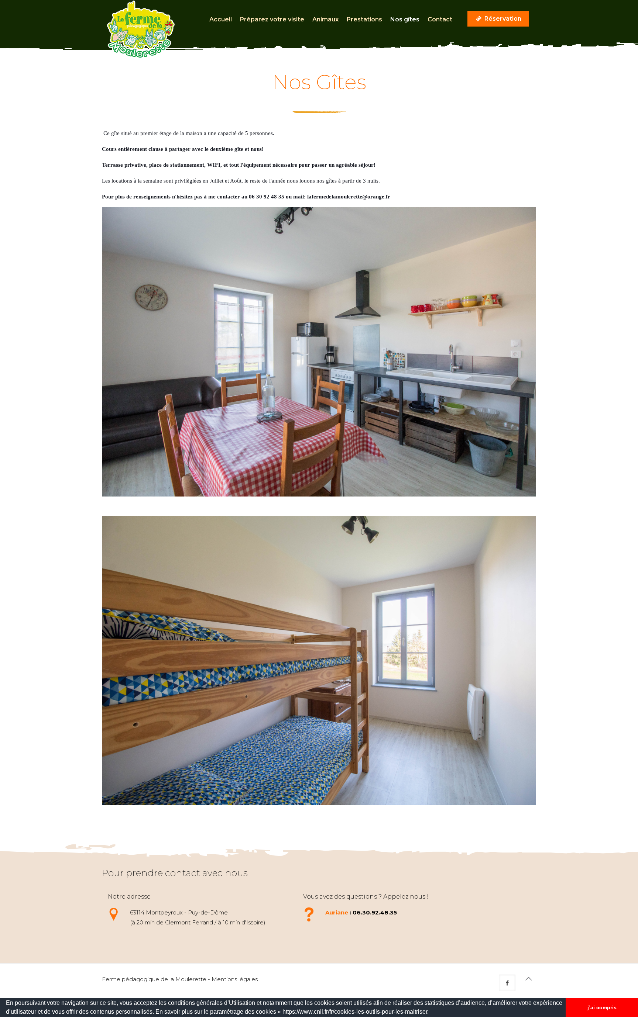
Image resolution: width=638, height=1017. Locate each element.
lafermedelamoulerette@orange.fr (348, 197)
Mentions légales (235, 979)
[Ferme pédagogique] (140, 29)
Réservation (502, 18)
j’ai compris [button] (602, 1007)
